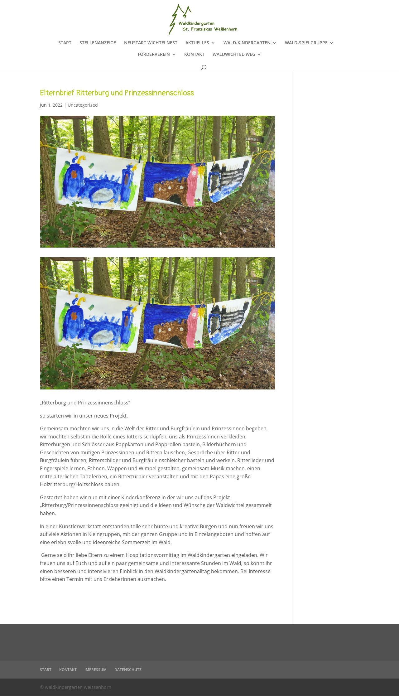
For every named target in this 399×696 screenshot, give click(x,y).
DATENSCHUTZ (128, 669)
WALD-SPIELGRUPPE (306, 43)
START (64, 43)
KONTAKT (194, 54)
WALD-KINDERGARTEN (247, 43)
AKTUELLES (197, 43)
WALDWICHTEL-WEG (234, 54)
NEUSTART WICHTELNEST (150, 43)
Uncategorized (83, 105)
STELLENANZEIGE (97, 43)
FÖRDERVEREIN (154, 54)
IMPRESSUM (95, 669)
